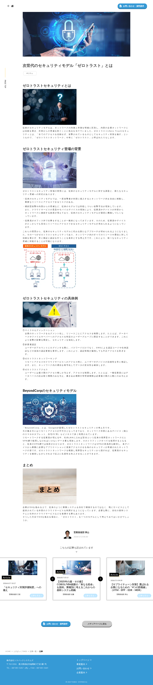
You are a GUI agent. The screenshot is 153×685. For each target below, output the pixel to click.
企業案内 (80, 672)
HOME (8, 651)
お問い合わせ (82, 668)
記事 (41, 651)
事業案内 (80, 664)
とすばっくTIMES (20, 651)
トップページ (82, 660)
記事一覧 (33, 651)
